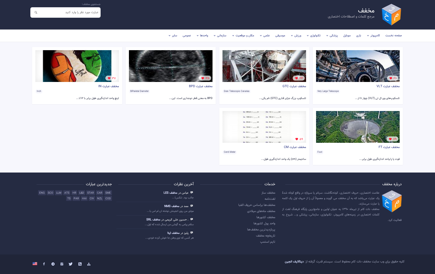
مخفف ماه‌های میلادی (261, 211)
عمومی (187, 35)
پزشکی (334, 35)
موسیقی (280, 35)
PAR (76, 199)
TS (68, 199)
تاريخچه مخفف (265, 235)
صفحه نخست (393, 35)
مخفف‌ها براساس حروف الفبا (256, 205)
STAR (90, 193)
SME (108, 193)
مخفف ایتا (173, 233)
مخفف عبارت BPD (201, 86)
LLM (58, 193)
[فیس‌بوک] (43, 264)
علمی (266, 35)
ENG (42, 193)
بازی (358, 35)
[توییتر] (70, 264)
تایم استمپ (267, 241)
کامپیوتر (375, 35)
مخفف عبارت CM (295, 147)
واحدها (204, 35)
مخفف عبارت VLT (388, 86)
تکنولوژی (315, 35)
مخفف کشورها (265, 217)
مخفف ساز (268, 192)
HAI (84, 199)
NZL (99, 199)
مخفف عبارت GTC (294, 86)
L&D (81, 193)
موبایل (347, 35)
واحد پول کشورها (264, 223)
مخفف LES (170, 193)
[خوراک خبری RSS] (80, 264)
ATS (66, 193)
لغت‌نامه (270, 199)
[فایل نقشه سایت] (88, 264)
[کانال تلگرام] (53, 264)
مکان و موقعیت (245, 35)
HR (74, 193)
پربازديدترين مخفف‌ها (261, 229)
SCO (50, 193)
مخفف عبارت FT (389, 147)
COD (108, 199)
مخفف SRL (153, 219)
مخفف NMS (171, 206)
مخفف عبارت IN (108, 86)
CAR (99, 193)
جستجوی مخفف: (91, 4)
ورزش (297, 35)
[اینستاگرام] (62, 264)
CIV (92, 199)
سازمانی (221, 35)
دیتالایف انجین (294, 261)
